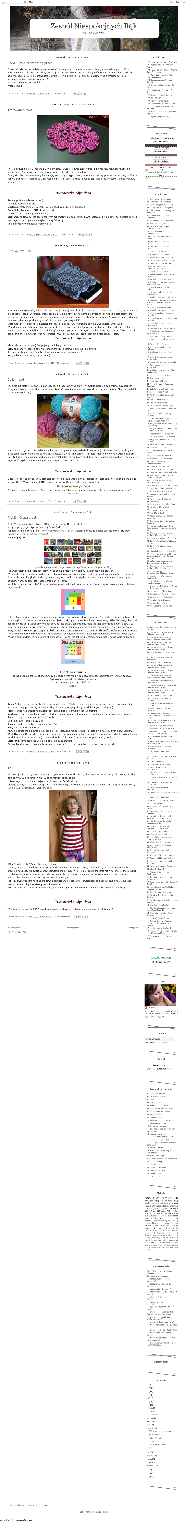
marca (149, 1459)
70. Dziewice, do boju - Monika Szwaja (162, 485)
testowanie (159, 1221)
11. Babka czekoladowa (156, 1123)
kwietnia (150, 1456)
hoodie (151, 1247)
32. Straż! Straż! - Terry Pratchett (160, 336)
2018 (147, 1385)
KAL (150, 1213)
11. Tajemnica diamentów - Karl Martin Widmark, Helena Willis (159, 676)
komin (171, 1233)
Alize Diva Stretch (90, 310)
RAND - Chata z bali (22, 517)
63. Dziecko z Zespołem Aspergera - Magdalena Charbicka (161, 909)
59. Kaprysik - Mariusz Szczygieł (159, 892)
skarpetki (148, 1221)
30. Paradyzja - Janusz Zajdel (158, 764)
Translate (164, 1042)
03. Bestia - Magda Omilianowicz (160, 205)
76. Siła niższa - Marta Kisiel (158, 507)
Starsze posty (132, 928)
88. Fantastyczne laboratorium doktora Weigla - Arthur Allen (159, 562)
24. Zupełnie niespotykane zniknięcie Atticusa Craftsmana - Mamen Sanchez (161, 302)
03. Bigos (150, 1099)
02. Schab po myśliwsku (156, 1096)
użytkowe (152, 1211)
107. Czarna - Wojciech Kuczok (159, 95)
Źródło (73, 686)
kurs (166, 1209)
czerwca (150, 1428)
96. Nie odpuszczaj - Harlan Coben (160, 597)
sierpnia (150, 1421)
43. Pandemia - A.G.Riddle (157, 381)
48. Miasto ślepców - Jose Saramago (161, 842)
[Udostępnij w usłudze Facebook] (85, 93)
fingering (160, 1233)
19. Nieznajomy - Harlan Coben (159, 279)
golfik (147, 1238)
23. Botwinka (152, 1164)
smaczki (156, 1240)
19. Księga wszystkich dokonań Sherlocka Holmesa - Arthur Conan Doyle (161, 715)
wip (174, 1225)
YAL (158, 1209)
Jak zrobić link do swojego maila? (160, 1322)
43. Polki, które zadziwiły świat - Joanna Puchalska (159, 822)
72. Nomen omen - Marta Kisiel (159, 491)
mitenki (147, 1240)
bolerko (166, 1245)
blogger (174, 1216)
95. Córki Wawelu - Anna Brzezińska (161, 594)
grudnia (150, 1408)
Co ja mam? (16, 379)
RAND (165, 1230)
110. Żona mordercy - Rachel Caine (161, 104)
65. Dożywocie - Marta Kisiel (158, 466)
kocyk (149, 1225)
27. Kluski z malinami (155, 1176)
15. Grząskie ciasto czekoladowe (160, 1137)
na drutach (166, 1201)
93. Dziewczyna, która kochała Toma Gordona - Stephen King (162, 587)
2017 (147, 1388)
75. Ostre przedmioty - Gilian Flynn (161, 504)
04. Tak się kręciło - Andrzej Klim (160, 208)
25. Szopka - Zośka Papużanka (159, 307)
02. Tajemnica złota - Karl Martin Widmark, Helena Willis (160, 633)
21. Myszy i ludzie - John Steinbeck (161, 725)
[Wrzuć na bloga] (78, 93)
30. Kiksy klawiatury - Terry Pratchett (161, 328)
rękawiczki (152, 1216)
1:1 (10, 768)
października (152, 1415)
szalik (163, 1211)
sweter (160, 1213)
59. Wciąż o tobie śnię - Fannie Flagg (161, 445)
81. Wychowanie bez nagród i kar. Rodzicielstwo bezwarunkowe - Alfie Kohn (161, 528)
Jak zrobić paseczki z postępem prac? (162, 1330)
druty (148, 1197)
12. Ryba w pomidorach (156, 1126)
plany (157, 1242)
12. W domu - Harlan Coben (158, 255)
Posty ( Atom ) (22, 932)
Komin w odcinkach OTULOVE (161, 172)
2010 (147, 1473)
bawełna (158, 1245)
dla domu (171, 1221)
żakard (147, 1250)
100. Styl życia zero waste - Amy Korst (162, 62)
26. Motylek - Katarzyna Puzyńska (160, 310)
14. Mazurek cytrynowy (156, 1134)
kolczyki (148, 1223)
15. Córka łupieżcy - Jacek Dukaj (159, 695)
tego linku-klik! (15, 587)
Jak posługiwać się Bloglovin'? (159, 1289)
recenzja (173, 1247)
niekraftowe (173, 1213)
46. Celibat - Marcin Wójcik (157, 392)
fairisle (173, 1245)
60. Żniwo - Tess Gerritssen (157, 447)
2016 (147, 1392)
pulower (165, 1242)
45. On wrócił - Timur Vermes (158, 831)
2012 (147, 1405)
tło (163, 1240)
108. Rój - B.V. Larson (155, 98)
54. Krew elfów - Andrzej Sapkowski (161, 866)
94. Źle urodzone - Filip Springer (159, 591)
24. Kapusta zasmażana (156, 1167)
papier (166, 1247)
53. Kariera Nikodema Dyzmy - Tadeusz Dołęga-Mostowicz (159, 420)
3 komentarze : (67, 234)
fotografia (148, 1242)
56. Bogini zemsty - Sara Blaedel (160, 434)
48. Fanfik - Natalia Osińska (157, 400)
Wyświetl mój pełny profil (155, 1017)
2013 (147, 1402)
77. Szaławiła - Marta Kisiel (157, 510)
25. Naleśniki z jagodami (156, 1170)
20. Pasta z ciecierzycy (156, 1156)
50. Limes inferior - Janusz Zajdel (160, 406)
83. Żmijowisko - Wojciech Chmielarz (161, 538)
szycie (164, 1216)
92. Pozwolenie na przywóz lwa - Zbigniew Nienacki (160, 582)
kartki (173, 1238)
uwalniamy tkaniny (152, 1230)
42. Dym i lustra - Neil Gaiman (159, 378)
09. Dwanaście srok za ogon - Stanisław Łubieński (158, 228)
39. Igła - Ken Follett (155, 803)
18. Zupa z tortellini (155, 1148)
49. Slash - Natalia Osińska (157, 403)
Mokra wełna (73, 493)
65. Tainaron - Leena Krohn (158, 918)
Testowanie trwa (20, 110)
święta (175, 1223)
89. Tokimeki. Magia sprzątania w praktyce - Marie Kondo (160, 567)
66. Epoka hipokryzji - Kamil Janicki (161, 469)
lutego (149, 1462)
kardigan (165, 1238)
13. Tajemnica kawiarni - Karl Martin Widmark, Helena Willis (161, 686)
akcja (171, 1203)
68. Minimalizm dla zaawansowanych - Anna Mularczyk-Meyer (162, 932)
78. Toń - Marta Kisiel (155, 513)
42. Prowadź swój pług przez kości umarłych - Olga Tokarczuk (160, 817)
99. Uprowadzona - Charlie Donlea (161, 606)
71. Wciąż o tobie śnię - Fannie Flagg (161, 488)
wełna (166, 1223)
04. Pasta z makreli (154, 1102)
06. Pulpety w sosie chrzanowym (160, 1108)
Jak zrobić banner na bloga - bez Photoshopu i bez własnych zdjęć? (160, 1313)
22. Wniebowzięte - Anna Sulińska (160, 728)
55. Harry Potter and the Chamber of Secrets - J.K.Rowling (162, 430)
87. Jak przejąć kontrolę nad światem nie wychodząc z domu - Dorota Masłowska (162, 556)
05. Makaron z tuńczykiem (157, 1105)
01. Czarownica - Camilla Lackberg (160, 199)
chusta (175, 1209)
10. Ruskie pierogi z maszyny (158, 1120)
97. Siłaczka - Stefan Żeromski (159, 600)
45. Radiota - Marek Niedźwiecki (160, 389)
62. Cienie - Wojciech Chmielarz (159, 456)
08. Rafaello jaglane (155, 1114)
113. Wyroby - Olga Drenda (158, 117)
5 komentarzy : (62, 501)
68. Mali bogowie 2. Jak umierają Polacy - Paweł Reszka (160, 476)
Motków (12, 392)
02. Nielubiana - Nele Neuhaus (159, 202)
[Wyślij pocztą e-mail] (74, 93)
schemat (157, 1223)
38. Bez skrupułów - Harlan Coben (160, 800)
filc (145, 1247)
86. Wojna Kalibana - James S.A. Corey (162, 551)
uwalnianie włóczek (154, 1203)
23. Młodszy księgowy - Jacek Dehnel (161, 297)
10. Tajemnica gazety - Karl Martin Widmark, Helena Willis (161, 671)
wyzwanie (148, 1228)
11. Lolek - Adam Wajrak (156, 252)
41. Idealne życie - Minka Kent (159, 375)
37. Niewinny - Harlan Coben (158, 797)
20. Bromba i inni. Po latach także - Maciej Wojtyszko (161, 283)
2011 (147, 1470)
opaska (171, 1228)
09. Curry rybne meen (155, 1117)
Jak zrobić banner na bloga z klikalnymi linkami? (158, 1318)
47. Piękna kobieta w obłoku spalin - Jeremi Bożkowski (161, 838)
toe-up (162, 1235)
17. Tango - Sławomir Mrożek (158, 271)
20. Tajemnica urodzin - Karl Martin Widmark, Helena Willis (161, 721)
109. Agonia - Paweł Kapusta (158, 101)
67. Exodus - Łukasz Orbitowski (159, 928)
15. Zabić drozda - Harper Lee (159, 263)
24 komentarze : (64, 751)
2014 (147, 1398)
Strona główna (73, 928)
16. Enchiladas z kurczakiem (158, 1140)
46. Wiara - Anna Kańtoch (157, 834)
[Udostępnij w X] (81, 93)
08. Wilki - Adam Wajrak (156, 224)
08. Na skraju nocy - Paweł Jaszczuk (161, 662)
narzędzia (154, 1218)
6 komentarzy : (62, 93)
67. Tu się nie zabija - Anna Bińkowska (162, 472)
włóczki (159, 1206)
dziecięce (149, 1201)
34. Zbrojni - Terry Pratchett (158, 344)
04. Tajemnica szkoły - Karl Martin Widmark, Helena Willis (160, 643)
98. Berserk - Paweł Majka (157, 603)
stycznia (150, 1466)
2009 (147, 1477)
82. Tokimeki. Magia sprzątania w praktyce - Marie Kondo (160, 534)
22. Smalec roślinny (154, 1162)
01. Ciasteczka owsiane (156, 1094)
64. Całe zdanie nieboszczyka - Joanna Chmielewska (159, 462)
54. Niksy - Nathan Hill (155, 869)
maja (149, 1452)
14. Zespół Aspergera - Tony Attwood (162, 260)
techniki (166, 1225)
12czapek (169, 1218)
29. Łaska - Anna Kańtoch (157, 761)
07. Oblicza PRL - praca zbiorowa (160, 221)
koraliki (160, 1228)
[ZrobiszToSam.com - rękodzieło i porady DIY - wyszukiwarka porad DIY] (161, 965)
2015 (147, 1395)
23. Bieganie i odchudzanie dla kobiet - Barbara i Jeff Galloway (162, 732)
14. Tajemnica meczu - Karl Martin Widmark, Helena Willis (160, 691)
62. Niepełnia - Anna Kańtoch (158, 905)
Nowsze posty (14, 928)
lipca (149, 1425)
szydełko (174, 1211)
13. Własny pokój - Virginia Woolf (160, 257)
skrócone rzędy (150, 1235)
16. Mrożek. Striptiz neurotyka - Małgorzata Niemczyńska (159, 267)
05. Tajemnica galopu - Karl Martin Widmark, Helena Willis (161, 648)
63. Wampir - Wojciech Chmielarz (160, 458)
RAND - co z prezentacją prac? (30, 63)
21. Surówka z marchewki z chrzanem (162, 1159)
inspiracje (155, 1238)
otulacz (157, 1225)
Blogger (104, 1512)
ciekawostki (171, 1240)
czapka (148, 1206)
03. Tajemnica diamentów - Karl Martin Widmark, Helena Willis (159, 638)
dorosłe (166, 1197)
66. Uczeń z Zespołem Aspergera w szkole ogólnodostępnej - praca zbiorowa (161, 923)
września (150, 1418)
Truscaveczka (153, 1007)
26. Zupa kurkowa (154, 1173)
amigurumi (150, 1245)
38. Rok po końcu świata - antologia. (161, 362)
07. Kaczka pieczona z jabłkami (159, 1111)
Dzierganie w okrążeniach (157, 1276)
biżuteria (171, 1235)
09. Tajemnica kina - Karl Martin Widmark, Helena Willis (159, 666)
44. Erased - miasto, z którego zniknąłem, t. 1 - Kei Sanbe (159, 827)
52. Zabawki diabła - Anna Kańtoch (161, 858)
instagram (158, 1247)
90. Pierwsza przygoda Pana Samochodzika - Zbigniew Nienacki (161, 572)
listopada (151, 1411)
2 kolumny (174, 1242)
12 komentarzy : (64, 363)
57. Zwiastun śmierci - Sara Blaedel (161, 437)
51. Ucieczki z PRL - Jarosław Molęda (161, 855)
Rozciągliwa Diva (20, 251)
